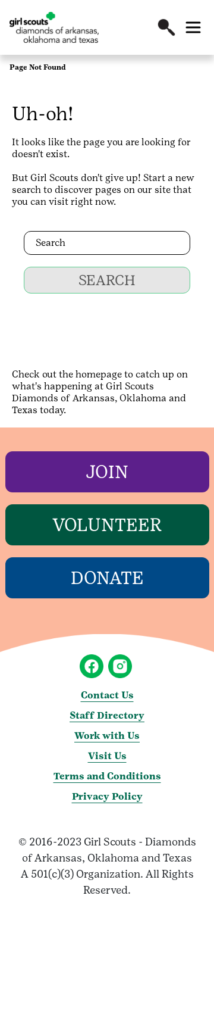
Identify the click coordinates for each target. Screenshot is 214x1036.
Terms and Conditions (107, 776)
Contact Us (107, 695)
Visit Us (107, 756)
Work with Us (107, 735)
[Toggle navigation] (193, 27)
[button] (166, 27)
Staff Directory (107, 715)
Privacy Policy (107, 796)
